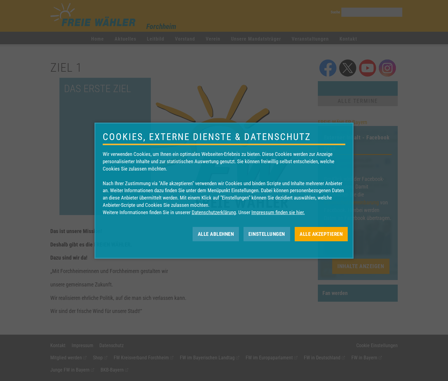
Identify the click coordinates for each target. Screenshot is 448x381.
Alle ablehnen (216, 234)
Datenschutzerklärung (214, 212)
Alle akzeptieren (321, 234)
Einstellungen (266, 234)
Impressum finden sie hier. (278, 212)
